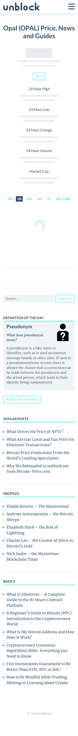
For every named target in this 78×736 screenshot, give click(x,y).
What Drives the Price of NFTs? (34, 431)
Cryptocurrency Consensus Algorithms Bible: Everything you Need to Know (36, 651)
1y (49, 199)
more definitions (22, 399)
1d (19, 199)
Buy (39, 76)
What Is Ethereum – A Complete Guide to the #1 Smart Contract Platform (35, 600)
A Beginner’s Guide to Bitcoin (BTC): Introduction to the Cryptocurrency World (39, 619)
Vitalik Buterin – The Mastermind (37, 506)
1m (39, 199)
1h (10, 199)
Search (65, 298)
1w (29, 199)
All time (63, 199)
